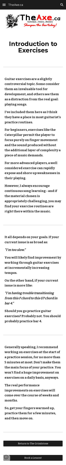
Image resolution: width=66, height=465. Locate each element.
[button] (4, 4)
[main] (33, 47)
